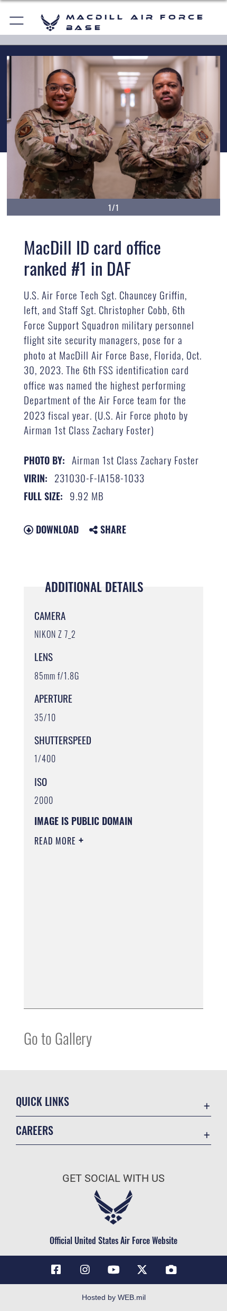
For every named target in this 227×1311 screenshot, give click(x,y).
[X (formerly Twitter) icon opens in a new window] (142, 1270)
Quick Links (42, 1101)
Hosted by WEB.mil (114, 1297)
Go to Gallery (58, 1037)
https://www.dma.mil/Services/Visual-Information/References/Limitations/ (98, 974)
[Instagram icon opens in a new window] (85, 1270)
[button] (17, 22)
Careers (34, 1130)
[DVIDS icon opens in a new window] (171, 1270)
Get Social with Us (113, 1178)
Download (56, 529)
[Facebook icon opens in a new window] (56, 1270)
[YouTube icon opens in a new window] (113, 1270)
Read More (56, 840)
